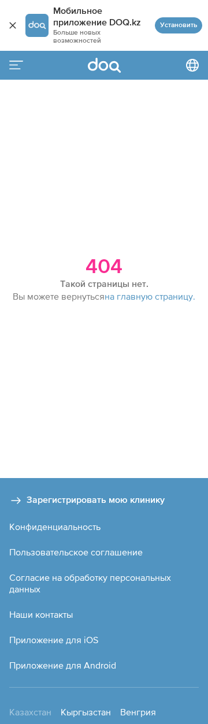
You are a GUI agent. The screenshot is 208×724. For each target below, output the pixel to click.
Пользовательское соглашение (76, 552)
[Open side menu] (16, 65)
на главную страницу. (150, 296)
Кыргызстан (86, 712)
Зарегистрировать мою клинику (96, 500)
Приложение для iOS (53, 640)
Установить (178, 25)
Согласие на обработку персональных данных (90, 583)
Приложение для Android (62, 665)
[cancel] (13, 25)
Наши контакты (41, 614)
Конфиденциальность (55, 526)
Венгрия (138, 712)
